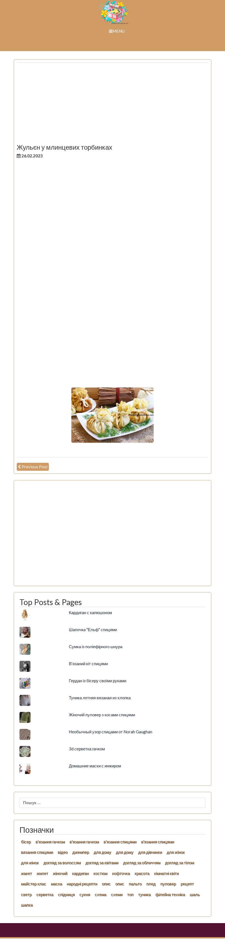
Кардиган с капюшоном (90, 612)
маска (56, 883)
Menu (119, 31)
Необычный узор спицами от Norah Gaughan (110, 731)
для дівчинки (150, 851)
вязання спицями (37, 851)
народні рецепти (82, 883)
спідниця (66, 894)
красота (141, 873)
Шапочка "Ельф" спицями (93, 629)
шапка (27, 904)
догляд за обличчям (141, 862)
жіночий (60, 873)
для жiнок (176, 851)
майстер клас (33, 883)
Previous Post (35, 466)
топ (130, 894)
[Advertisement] (112, 105)
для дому (102, 851)
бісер (26, 841)
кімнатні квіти (166, 873)
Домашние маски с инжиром (95, 765)
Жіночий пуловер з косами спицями (102, 714)
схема (100, 894)
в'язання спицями (119, 841)
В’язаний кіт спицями (88, 663)
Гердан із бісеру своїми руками (97, 680)
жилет (42, 873)
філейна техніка (170, 894)
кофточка (121, 873)
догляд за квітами (101, 862)
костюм (100, 873)
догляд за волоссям (62, 862)
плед (151, 883)
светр (26, 894)
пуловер (168, 883)
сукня (84, 894)
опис (106, 883)
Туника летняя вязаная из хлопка (100, 697)
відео (63, 851)
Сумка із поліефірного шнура (95, 646)
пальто (135, 883)
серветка (44, 894)
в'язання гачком (50, 841)
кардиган (80, 873)
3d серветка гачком (87, 748)
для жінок (30, 862)
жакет (26, 873)
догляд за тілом (179, 862)
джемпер (80, 851)
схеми (116, 894)
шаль (195, 894)
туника (144, 894)
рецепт (187, 883)
